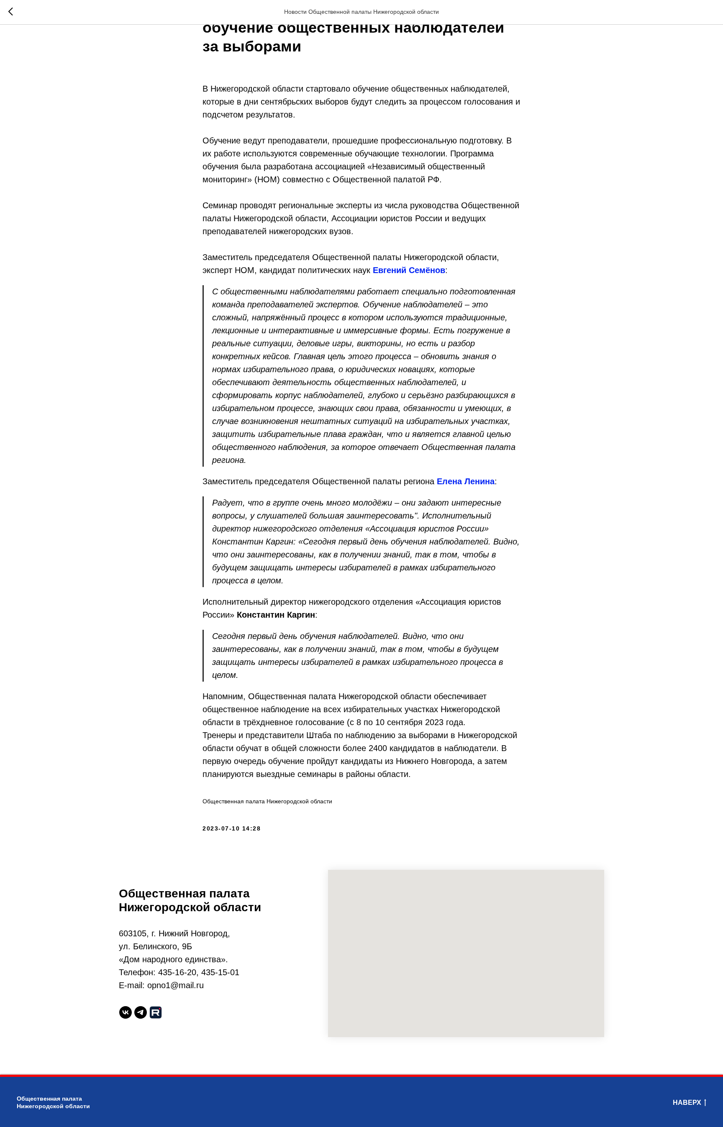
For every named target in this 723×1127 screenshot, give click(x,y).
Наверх (687, 1102)
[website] (155, 1012)
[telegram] (140, 1012)
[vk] (125, 1012)
